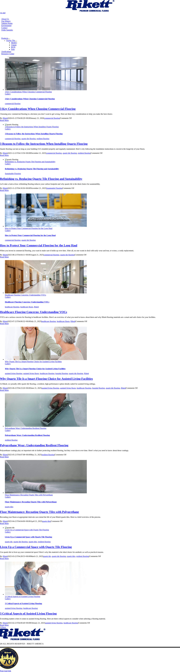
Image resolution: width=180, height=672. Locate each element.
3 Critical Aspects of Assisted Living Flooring (22, 596)
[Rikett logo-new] (90, 11)
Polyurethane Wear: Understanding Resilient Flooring (25, 428)
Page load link (5, 671)
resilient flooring (43, 139)
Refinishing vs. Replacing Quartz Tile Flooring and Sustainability (30, 162)
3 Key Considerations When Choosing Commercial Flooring (28, 92)
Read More (4, 120)
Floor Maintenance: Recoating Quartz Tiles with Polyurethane (29, 495)
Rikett (5, 118)
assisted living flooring (13, 373)
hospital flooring (61, 373)
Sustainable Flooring (13, 174)
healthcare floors (26, 307)
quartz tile (8, 542)
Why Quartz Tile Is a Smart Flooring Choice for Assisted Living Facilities (33, 362)
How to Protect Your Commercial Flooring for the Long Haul (28, 228)
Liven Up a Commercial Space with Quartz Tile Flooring (27, 530)
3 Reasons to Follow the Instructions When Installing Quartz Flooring (32, 127)
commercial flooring (12, 104)
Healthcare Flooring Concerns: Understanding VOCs (25, 295)
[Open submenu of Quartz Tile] (16, 41)
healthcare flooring (12, 307)
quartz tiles (9, 507)
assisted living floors (31, 373)
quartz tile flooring (28, 139)
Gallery (8, 94)
